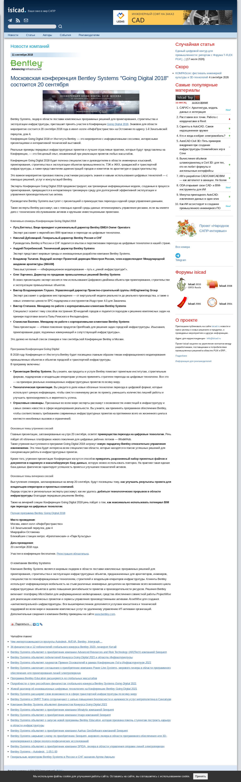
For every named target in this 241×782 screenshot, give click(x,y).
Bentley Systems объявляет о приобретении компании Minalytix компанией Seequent (62, 709)
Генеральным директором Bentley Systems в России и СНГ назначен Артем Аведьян (62, 756)
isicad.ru (216, 326)
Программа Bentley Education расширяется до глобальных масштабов (53, 678)
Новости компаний (29, 46)
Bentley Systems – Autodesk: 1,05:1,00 (33, 751)
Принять (200, 776)
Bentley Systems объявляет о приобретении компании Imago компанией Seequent (60, 715)
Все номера (182, 246)
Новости (13, 35)
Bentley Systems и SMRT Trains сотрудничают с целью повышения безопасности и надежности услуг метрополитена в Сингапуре (90, 699)
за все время (200, 102)
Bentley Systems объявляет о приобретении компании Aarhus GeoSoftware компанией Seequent (69, 730)
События (65, 35)
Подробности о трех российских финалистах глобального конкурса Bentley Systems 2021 (73, 683)
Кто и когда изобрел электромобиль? (202, 135)
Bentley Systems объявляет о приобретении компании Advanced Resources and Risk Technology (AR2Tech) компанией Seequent (88, 652)
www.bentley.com (105, 614)
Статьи (30, 35)
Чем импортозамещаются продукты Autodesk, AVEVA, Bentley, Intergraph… (56, 641)
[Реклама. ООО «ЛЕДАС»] (172, 17)
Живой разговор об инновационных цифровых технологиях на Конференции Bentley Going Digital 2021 (73, 688)
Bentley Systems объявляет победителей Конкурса (71, 657)
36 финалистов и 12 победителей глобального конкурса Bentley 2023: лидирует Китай (63, 646)
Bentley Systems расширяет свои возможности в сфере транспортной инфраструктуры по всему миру (73, 694)
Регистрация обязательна (72, 553)
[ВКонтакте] (34, 623)
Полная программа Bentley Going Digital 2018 (37, 513)
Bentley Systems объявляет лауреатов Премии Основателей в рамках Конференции (80, 662)
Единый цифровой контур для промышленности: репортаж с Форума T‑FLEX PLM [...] (203, 55)
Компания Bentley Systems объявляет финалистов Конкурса (58, 704)
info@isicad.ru (214, 338)
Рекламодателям (89, 35)
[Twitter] (38, 623)
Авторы (47, 35)
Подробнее (181, 355)
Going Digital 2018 (117, 124)
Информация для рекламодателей (193, 361)
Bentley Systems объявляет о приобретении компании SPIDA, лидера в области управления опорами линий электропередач (87, 746)
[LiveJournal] (41, 623)
